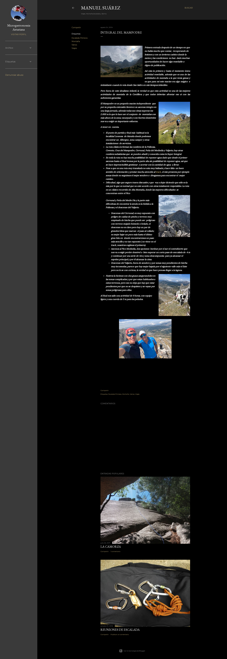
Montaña (76, 41)
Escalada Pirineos (79, 38)
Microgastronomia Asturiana (18, 27)
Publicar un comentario (120, 634)
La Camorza (110, 547)
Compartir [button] (76, 27)
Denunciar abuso (14, 75)
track (158, 172)
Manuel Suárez (100, 8)
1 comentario (115, 551)
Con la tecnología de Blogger (134, 651)
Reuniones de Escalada (120, 630)
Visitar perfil (18, 34)
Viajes (74, 48)
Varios (74, 45)
